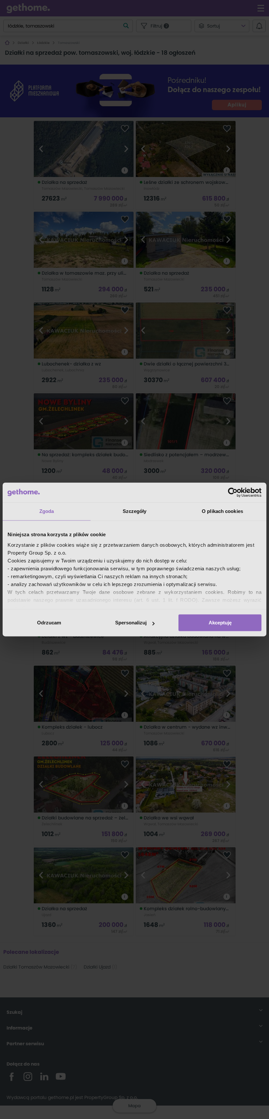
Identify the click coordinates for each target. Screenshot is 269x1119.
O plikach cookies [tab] (222, 511)
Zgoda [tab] (46, 511)
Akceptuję (220, 622)
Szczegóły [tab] (135, 511)
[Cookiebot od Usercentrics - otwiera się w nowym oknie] (232, 492)
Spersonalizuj (131, 622)
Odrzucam (49, 622)
